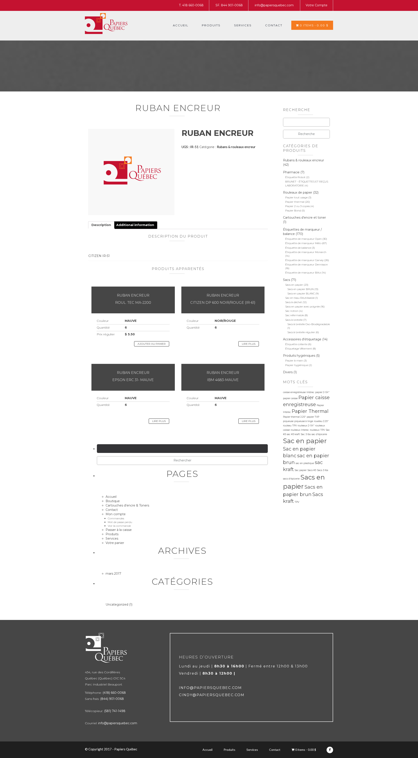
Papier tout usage (296, 197)
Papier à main (294, 360)
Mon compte (116, 514)
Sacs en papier (294, 284)
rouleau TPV (290, 425)
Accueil (180, 25)
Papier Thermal (310, 411)
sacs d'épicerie (291, 478)
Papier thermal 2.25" (294, 416)
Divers (288, 372)
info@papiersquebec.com (274, 5)
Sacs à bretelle (294, 319)
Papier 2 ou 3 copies (297, 206)
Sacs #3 (311, 470)
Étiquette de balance (298, 247)
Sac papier (301, 470)
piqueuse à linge (303, 421)
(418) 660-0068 (114, 693)
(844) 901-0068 (112, 699)
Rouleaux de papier (297, 192)
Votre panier (115, 543)
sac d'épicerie (319, 434)
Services (243, 25)
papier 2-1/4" (322, 392)
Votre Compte (316, 5)
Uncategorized (117, 604)
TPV (297, 502)
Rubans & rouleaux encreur (236, 147)
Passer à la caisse (119, 530)
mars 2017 (113, 574)
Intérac (310, 392)
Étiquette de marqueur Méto (303, 243)
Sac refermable (294, 315)
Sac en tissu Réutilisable (300, 297)
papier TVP (313, 416)
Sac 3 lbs (306, 434)
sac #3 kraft (293, 434)
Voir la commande (119, 525)
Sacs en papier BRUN (300, 289)
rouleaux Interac (300, 430)
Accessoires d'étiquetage (302, 339)
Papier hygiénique (296, 365)
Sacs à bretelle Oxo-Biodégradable (308, 324)
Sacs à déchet (293, 302)
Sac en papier (305, 441)
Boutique (113, 501)
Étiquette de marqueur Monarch (305, 252)
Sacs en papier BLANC (301, 293)
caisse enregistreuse (294, 392)
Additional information (135, 225)
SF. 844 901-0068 (229, 5)
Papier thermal (294, 201)
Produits (211, 25)
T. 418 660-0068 (191, 5)
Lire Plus (248, 343)
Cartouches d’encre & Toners (127, 505)
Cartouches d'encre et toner (304, 217)
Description (101, 225)
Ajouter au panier (152, 343)
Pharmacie (291, 172)
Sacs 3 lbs (322, 470)
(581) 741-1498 (114, 711)
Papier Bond (293, 210)
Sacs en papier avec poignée (302, 306)
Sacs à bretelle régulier (301, 332)
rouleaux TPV (317, 430)
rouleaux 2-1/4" (306, 425)
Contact (273, 25)
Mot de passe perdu (120, 522)
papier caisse (290, 398)
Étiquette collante (296, 344)
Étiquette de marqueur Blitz (303, 272)
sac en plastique (305, 463)
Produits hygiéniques (299, 356)
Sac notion (291, 310)
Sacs (286, 280)
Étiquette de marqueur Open (303, 238)
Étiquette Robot (295, 177)
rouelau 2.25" (321, 421)
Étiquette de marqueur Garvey (304, 260)
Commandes (116, 518)
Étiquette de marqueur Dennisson (306, 264)
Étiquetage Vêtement (298, 348)
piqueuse (288, 421)
